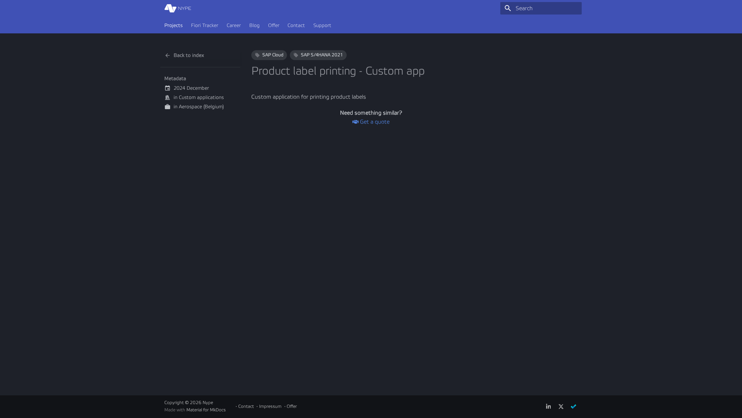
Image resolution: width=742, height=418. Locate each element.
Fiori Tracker (204, 25)
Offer (273, 25)
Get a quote (374, 122)
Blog (254, 25)
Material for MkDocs (206, 410)
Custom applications (201, 97)
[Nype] (178, 8)
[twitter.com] (560, 406)
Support (322, 25)
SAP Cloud (272, 55)
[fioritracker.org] (573, 406)
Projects (173, 25)
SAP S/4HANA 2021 (322, 55)
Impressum (270, 406)
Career (234, 25)
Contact (296, 25)
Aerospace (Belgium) (201, 106)
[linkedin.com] (548, 406)
